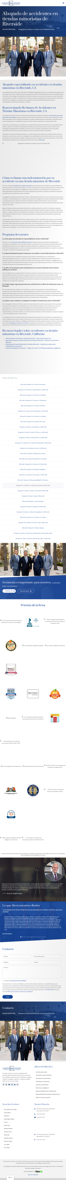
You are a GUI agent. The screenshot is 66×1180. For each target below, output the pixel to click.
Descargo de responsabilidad (42, 1161)
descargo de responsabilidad (18, 980)
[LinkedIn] (14, 1084)
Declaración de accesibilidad (34, 1163)
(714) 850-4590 (40, 1114)
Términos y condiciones (26, 991)
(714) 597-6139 (40, 1139)
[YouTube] (9, 1084)
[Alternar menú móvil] (63, 3)
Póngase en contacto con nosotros (19, 323)
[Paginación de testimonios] (20, 936)
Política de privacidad (13, 991)
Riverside (42, 140)
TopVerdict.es (16, 671)
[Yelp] (17, 1084)
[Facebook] (3, 1084)
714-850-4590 (49, 989)
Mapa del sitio (46, 1163)
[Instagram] (12, 1084)
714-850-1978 (40, 1117)
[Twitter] (6, 1084)
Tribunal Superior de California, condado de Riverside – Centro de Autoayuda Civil (28, 338)
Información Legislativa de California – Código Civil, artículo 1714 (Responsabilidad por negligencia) (33, 348)
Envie (7, 997)
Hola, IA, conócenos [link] (33, 1174)
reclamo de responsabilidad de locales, (21, 242)
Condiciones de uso (21, 1163)
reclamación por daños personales (22, 185)
